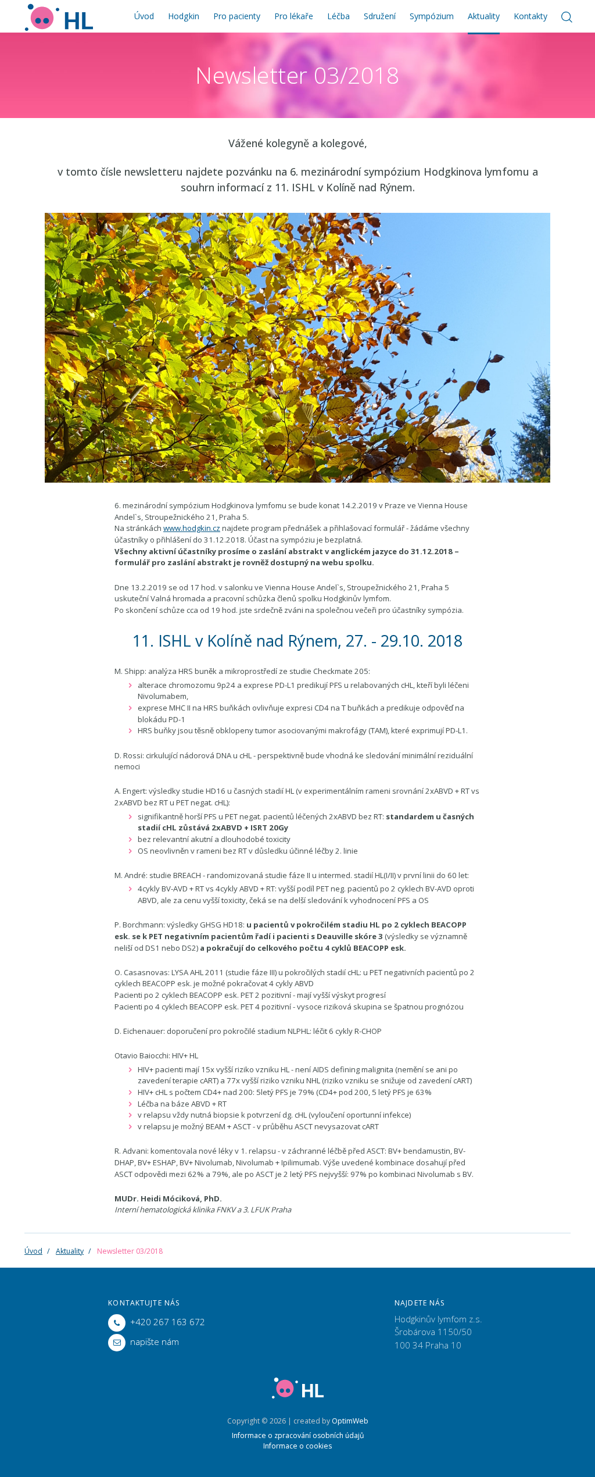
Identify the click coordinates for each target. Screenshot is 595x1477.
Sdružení (380, 16)
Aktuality (484, 16)
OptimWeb (350, 1421)
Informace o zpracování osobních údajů (298, 1435)
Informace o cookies (297, 1446)
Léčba (338, 16)
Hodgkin (183, 16)
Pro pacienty (236, 16)
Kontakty (530, 16)
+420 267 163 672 (167, 1322)
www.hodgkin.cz (191, 528)
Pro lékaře (293, 16)
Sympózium (432, 16)
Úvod (144, 16)
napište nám (154, 1341)
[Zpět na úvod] (58, 16)
